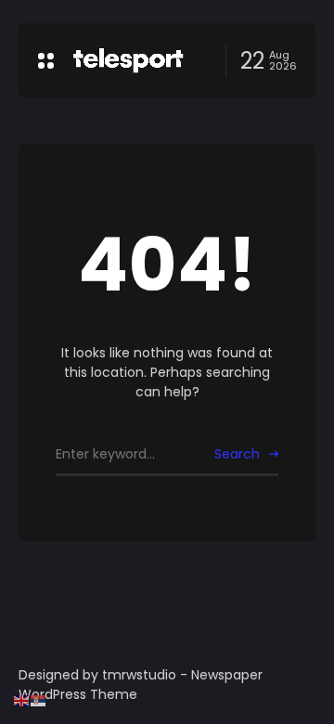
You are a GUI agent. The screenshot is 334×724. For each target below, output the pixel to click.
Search (237, 454)
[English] (22, 700)
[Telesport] (128, 60)
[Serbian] (39, 700)
